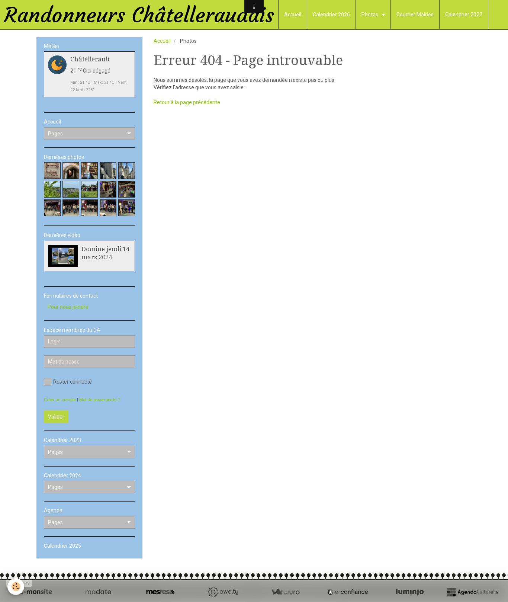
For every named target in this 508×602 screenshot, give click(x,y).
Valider (56, 417)
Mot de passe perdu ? (99, 399)
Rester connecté (72, 382)
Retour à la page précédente (187, 102)
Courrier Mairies (415, 14)
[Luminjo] (410, 592)
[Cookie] (15, 586)
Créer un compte (60, 399)
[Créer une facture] (285, 592)
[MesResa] (160, 592)
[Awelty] (223, 592)
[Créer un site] (36, 592)
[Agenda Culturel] (472, 592)
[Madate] (98, 592)
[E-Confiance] (348, 592)
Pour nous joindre (68, 307)
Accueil (292, 14)
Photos (370, 14)
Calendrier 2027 (463, 14)
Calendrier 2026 (331, 14)
